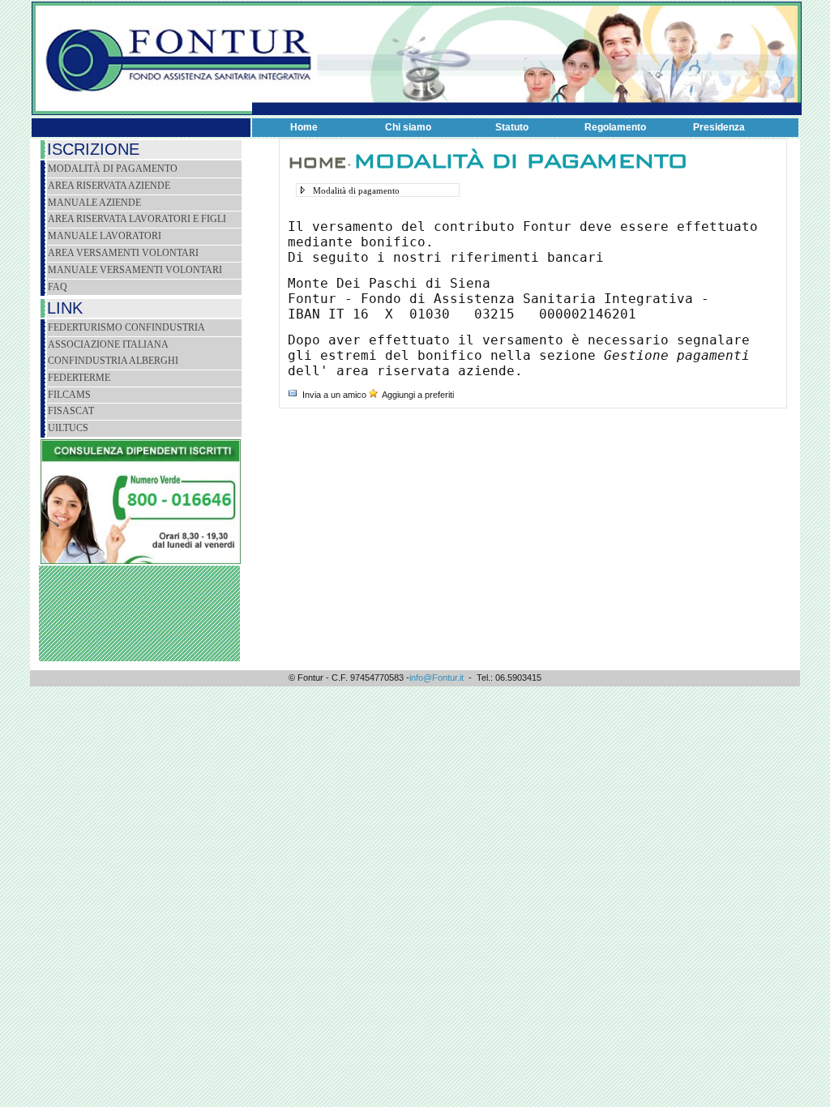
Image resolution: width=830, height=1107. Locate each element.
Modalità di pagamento (113, 168)
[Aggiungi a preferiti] (373, 395)
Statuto (511, 127)
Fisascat (71, 411)
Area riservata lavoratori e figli (137, 218)
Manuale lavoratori (104, 235)
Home (304, 127)
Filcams (69, 394)
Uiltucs (68, 428)
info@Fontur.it (436, 677)
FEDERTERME (79, 377)
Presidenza (719, 127)
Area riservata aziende (109, 185)
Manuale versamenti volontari (135, 270)
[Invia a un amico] (292, 395)
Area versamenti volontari (123, 253)
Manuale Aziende (94, 202)
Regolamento (615, 127)
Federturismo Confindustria (126, 327)
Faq (57, 287)
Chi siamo (408, 127)
